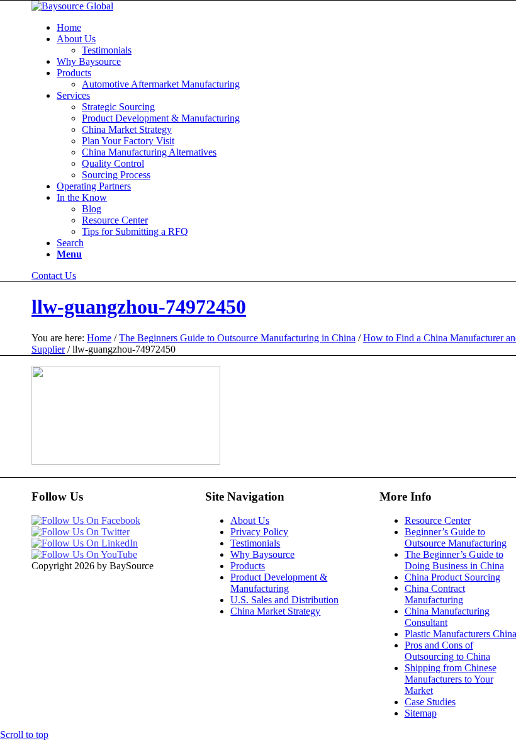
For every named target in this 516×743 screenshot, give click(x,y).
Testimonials (255, 543)
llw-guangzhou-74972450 (138, 306)
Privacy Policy (259, 531)
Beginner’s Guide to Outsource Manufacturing (456, 537)
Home (99, 337)
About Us (249, 520)
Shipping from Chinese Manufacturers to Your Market (450, 679)
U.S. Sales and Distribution (284, 599)
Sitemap (421, 713)
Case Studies (430, 701)
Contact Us (53, 275)
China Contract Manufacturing (435, 594)
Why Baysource (262, 554)
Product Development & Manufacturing (278, 583)
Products (247, 565)
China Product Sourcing (452, 577)
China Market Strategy (275, 611)
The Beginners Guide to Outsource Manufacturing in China (237, 337)
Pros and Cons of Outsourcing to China (447, 651)
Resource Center (438, 520)
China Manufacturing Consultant (447, 617)
